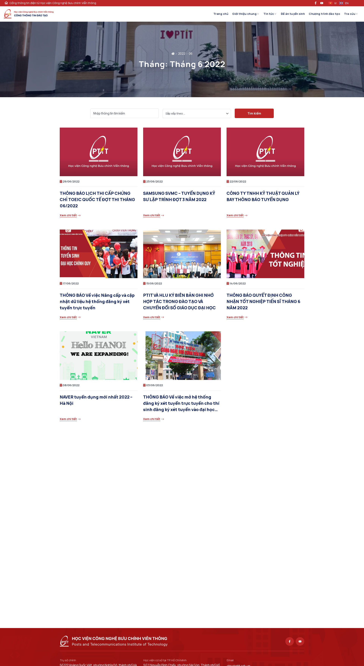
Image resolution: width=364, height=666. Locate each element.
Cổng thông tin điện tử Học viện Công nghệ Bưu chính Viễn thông (52, 3)
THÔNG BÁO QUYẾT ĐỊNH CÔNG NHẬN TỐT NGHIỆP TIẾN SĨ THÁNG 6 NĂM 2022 (263, 301)
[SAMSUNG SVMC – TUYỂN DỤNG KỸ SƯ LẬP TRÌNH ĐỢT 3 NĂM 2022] (182, 152)
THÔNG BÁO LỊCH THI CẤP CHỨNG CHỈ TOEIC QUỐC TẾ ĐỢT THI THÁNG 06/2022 (97, 199)
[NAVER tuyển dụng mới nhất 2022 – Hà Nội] (98, 355)
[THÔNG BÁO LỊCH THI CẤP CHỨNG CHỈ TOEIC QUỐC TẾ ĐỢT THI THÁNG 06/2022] (98, 152)
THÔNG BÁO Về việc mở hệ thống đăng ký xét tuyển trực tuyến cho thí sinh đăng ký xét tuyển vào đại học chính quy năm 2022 (181, 403)
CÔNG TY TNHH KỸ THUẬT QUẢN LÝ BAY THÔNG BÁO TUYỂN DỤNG (263, 196)
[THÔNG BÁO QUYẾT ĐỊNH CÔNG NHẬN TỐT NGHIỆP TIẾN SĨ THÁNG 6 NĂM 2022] (265, 254)
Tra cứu (349, 14)
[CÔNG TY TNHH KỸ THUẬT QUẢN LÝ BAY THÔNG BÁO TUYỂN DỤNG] (265, 152)
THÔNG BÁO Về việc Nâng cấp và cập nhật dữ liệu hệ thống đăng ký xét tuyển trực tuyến (97, 301)
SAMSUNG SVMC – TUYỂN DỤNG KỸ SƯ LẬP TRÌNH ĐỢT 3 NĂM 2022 (179, 196)
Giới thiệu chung (244, 14)
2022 (181, 53)
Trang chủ (220, 14)
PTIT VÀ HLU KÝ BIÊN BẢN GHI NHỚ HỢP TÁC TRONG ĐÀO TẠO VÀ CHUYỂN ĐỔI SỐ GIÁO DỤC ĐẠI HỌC (179, 301)
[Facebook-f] (289, 641)
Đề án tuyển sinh (293, 14)
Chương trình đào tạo (324, 14)
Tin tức (269, 14)
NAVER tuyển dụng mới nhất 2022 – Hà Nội (96, 400)
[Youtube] (300, 641)
